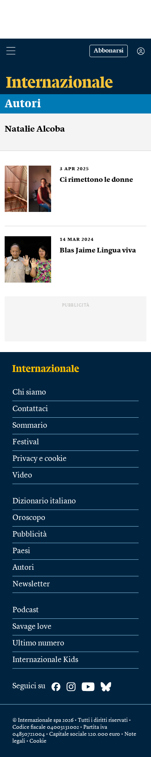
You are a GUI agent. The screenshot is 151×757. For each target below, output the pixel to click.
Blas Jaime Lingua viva (98, 250)
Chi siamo (29, 392)
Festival (25, 442)
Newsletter (31, 584)
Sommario (29, 426)
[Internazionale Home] (48, 368)
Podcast (25, 610)
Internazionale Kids (45, 660)
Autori (23, 104)
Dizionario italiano (44, 501)
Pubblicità (29, 535)
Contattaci (30, 409)
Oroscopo (28, 518)
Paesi (21, 551)
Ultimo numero (38, 643)
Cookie (37, 741)
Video (22, 475)
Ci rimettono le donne (96, 179)
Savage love (31, 627)
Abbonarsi (109, 51)
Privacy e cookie (39, 459)
